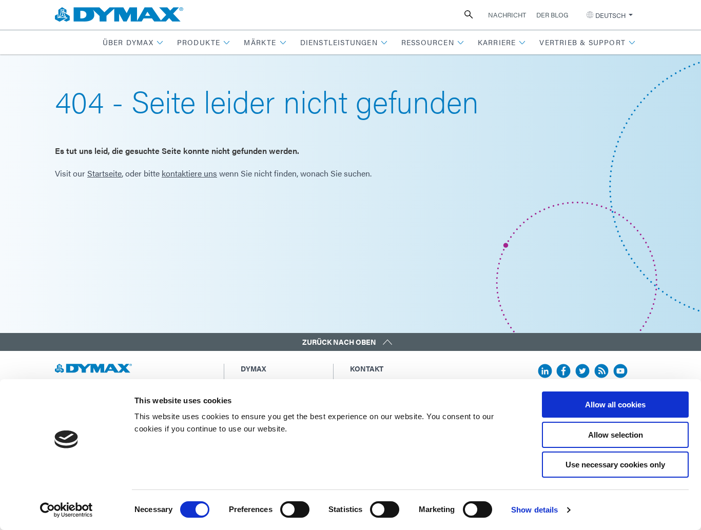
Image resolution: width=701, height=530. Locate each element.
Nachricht (507, 14)
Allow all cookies (615, 404)
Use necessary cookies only (615, 464)
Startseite (104, 173)
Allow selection (615, 434)
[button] (133, 42)
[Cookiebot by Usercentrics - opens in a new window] (66, 510)
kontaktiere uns (189, 173)
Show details (534, 509)
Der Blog (552, 14)
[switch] (294, 509)
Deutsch (610, 15)
